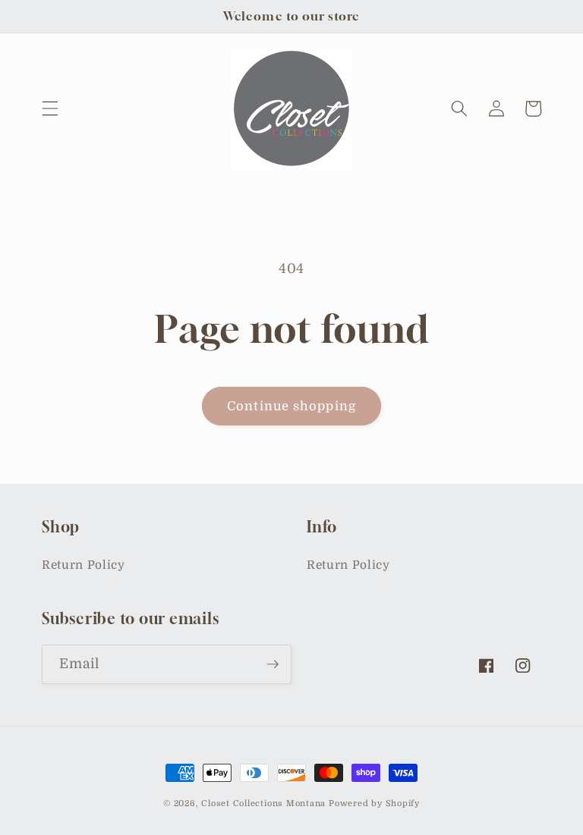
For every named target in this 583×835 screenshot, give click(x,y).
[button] (50, 108)
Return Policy (83, 565)
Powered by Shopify (374, 803)
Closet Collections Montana (263, 803)
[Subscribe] (272, 664)
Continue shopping (291, 406)
